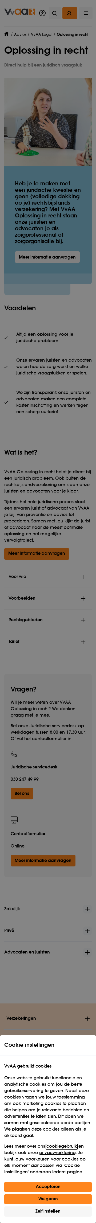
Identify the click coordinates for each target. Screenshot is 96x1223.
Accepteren (48, 1187)
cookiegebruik (61, 1146)
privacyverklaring (57, 1153)
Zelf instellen (48, 1211)
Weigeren (48, 1199)
